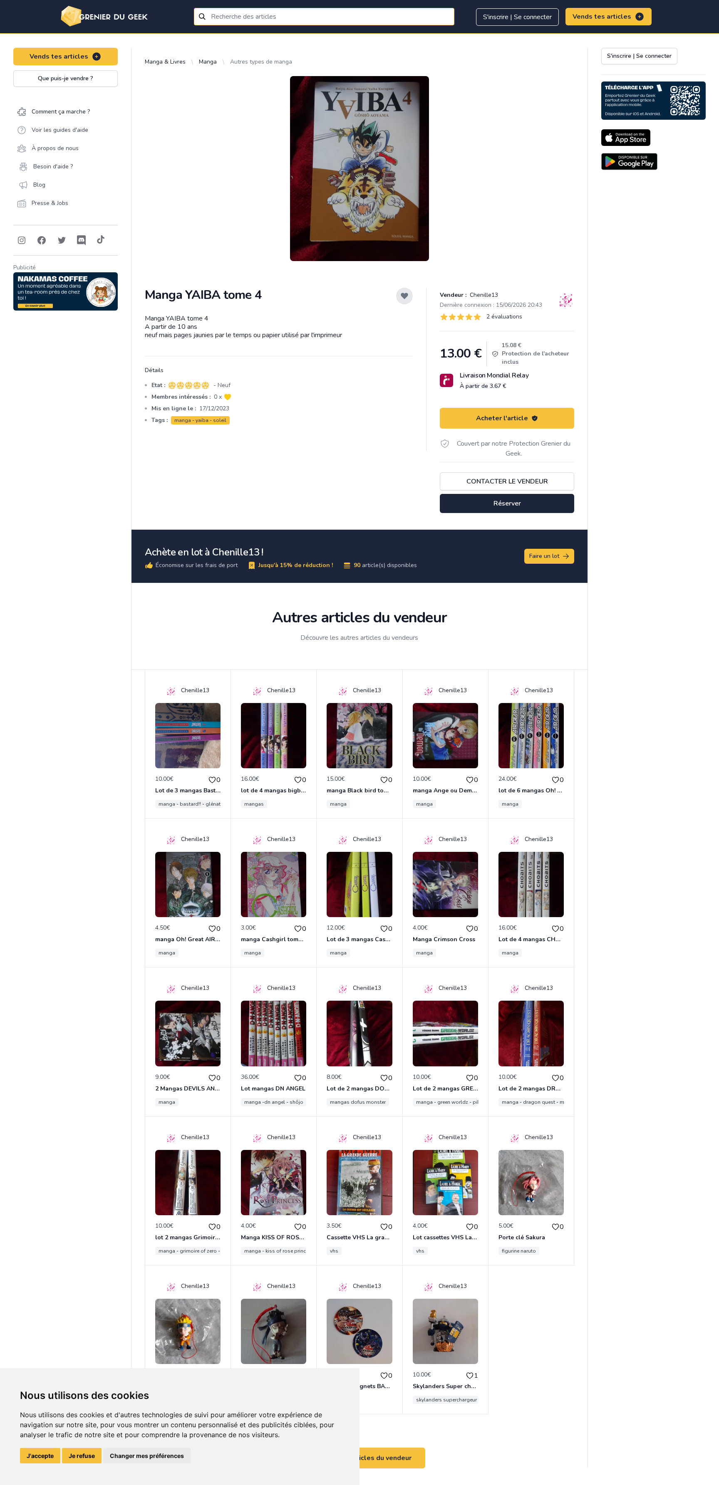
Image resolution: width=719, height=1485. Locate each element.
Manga (208, 62)
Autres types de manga (261, 62)
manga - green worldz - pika (449, 1102)
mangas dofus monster (358, 1102)
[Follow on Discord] (81, 240)
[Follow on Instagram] (21, 240)
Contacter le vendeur (507, 481)
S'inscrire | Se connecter (517, 17)
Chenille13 (483, 295)
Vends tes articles (602, 16)
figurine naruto (519, 1251)
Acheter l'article (502, 418)
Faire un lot (544, 556)
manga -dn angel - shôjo (273, 1102)
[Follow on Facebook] (41, 240)
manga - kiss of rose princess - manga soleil (297, 1251)
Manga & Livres (165, 62)
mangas (254, 804)
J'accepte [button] (40, 1455)
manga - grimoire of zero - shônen (199, 1251)
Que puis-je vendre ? (65, 78)
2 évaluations (504, 317)
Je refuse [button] (82, 1455)
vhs (334, 1251)
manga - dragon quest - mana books (546, 1102)
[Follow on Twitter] (61, 240)
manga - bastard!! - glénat (190, 804)
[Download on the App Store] (625, 137)
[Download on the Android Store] (629, 161)
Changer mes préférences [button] (147, 1455)
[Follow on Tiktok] (101, 240)
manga (338, 804)
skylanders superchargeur (446, 1399)
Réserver (507, 503)
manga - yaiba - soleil (200, 420)
